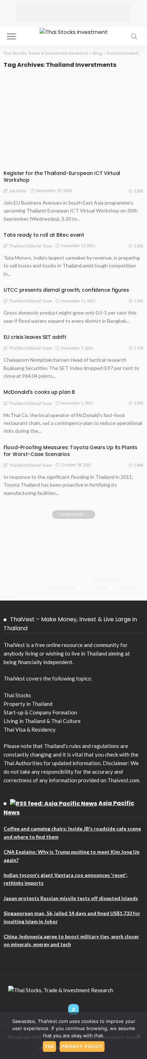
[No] (138, 1035)
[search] (134, 36)
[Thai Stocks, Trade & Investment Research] (60, 989)
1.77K (138, 348)
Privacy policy (82, 1046)
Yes (49, 1046)
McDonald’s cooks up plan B (39, 392)
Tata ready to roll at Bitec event (44, 235)
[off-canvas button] (11, 36)
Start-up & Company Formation (40, 712)
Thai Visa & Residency (30, 729)
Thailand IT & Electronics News (43, 160)
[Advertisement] (73, 12)
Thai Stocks (106, 579)
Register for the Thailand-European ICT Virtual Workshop (62, 177)
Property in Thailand (28, 704)
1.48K (138, 465)
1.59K (138, 300)
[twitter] (73, 1009)
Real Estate (61, 587)
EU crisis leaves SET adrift (35, 337)
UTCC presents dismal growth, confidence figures (66, 289)
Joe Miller (18, 191)
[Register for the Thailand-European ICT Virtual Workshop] (73, 122)
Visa (102, 587)
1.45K (138, 403)
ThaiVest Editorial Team (30, 246)
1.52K (138, 246)
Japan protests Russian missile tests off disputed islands (71, 898)
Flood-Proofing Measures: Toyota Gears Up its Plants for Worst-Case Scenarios (70, 451)
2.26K (138, 191)
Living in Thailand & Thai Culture (42, 721)
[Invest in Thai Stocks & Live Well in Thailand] (74, 31)
